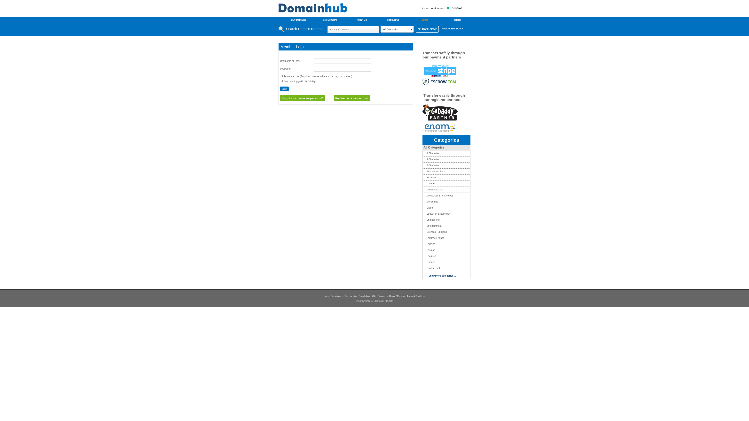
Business (431, 177)
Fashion (431, 250)
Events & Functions (437, 232)
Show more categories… (442, 275)
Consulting (432, 201)
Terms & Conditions (416, 296)
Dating (430, 207)
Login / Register (397, 296)
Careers (431, 183)
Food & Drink (433, 268)
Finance (431, 262)
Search (362, 296)
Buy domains (337, 296)
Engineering (433, 219)
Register (456, 20)
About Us (362, 20)
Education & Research (438, 213)
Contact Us (393, 20)
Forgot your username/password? (303, 98)
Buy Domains (298, 20)
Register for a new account (351, 98)
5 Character (433, 165)
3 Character (433, 153)
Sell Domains (330, 20)
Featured (431, 256)
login (425, 20)
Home (326, 296)
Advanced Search (452, 28)
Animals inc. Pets (436, 171)
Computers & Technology (440, 195)
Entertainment (434, 226)
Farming (431, 244)
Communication (435, 189)
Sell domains (351, 296)
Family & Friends (435, 238)
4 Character (433, 159)
